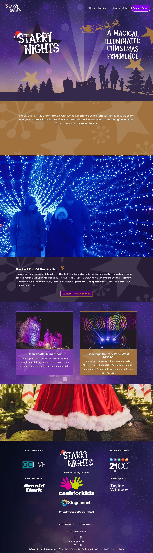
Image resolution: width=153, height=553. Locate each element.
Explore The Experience (76, 293)
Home (92, 8)
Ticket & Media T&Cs (67, 524)
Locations (103, 8)
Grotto (116, 8)
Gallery (125, 8)
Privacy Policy (36, 549)
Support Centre (141, 8)
